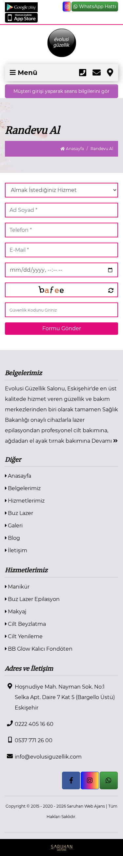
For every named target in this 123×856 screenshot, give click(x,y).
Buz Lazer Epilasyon (33, 599)
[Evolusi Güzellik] (61, 43)
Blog (13, 538)
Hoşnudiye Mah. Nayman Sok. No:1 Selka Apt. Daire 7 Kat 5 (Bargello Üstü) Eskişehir (65, 697)
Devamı (102, 441)
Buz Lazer (20, 513)
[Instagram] (67, 6)
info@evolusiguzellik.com (48, 757)
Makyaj (16, 611)
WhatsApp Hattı (97, 6)
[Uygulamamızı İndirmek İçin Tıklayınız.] (21, 7)
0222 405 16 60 (34, 724)
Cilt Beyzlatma (26, 624)
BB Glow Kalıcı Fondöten (39, 649)
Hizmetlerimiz (26, 501)
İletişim (17, 550)
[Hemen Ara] (82, 72)
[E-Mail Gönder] (96, 72)
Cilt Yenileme (25, 636)
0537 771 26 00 (33, 740)
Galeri (15, 525)
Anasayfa (74, 148)
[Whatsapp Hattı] (109, 780)
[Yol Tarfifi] (110, 72)
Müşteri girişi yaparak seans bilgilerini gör (61, 91)
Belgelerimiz (24, 488)
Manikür (18, 587)
